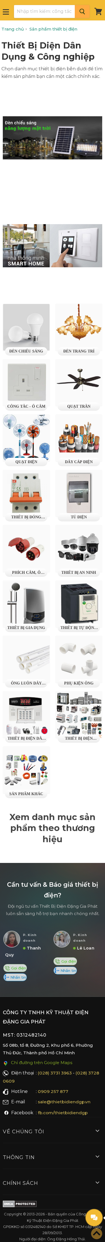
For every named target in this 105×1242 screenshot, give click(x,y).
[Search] (82, 11)
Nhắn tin (17, 977)
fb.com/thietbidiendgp (63, 1112)
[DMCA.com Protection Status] (20, 1205)
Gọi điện (18, 968)
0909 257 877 (53, 1091)
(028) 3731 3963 (55, 1073)
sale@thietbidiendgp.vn (64, 1101)
